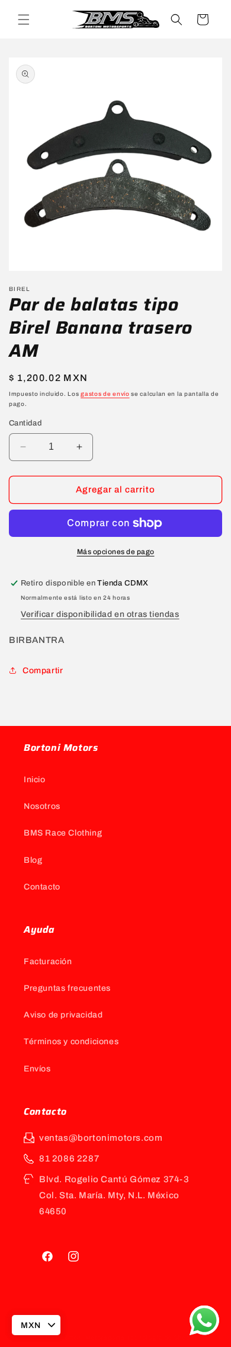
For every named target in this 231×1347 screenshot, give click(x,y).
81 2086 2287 (69, 1158)
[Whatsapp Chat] (204, 1320)
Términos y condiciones (71, 1041)
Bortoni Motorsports (91, 1337)
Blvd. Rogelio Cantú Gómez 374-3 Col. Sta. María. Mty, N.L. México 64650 (114, 1195)
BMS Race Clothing (63, 832)
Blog (33, 860)
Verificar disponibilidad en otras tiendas (100, 614)
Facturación (48, 961)
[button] (24, 20)
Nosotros (42, 806)
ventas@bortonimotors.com (100, 1138)
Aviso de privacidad (63, 1014)
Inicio (35, 779)
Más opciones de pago (116, 552)
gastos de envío (105, 394)
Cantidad (25, 423)
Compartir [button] (43, 670)
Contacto (42, 886)
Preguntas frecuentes (67, 988)
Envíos (37, 1068)
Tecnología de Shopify (162, 1337)
